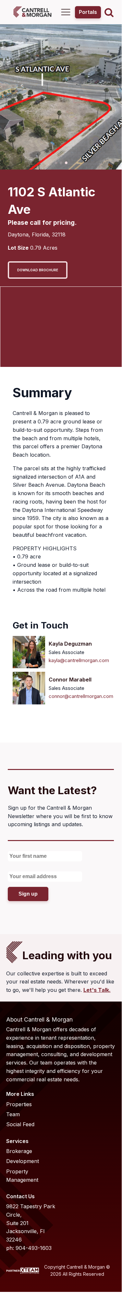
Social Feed (20, 1124)
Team (13, 1114)
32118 (59, 234)
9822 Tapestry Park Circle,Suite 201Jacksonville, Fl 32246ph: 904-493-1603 (30, 1227)
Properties (19, 1104)
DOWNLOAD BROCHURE (37, 270)
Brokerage (19, 1151)
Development (22, 1161)
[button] (56, 162)
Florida (40, 234)
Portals (88, 12)
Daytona (18, 234)
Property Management (22, 1175)
